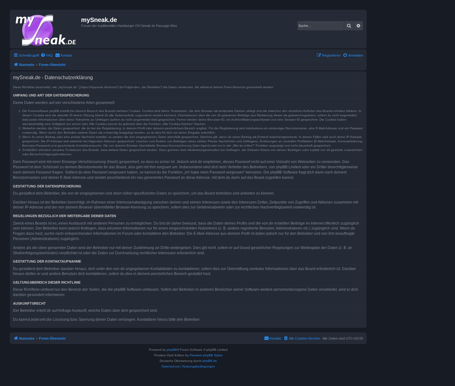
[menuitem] (47, 55)
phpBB (172, 349)
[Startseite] (46, 29)
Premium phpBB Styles (206, 355)
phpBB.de (209, 360)
